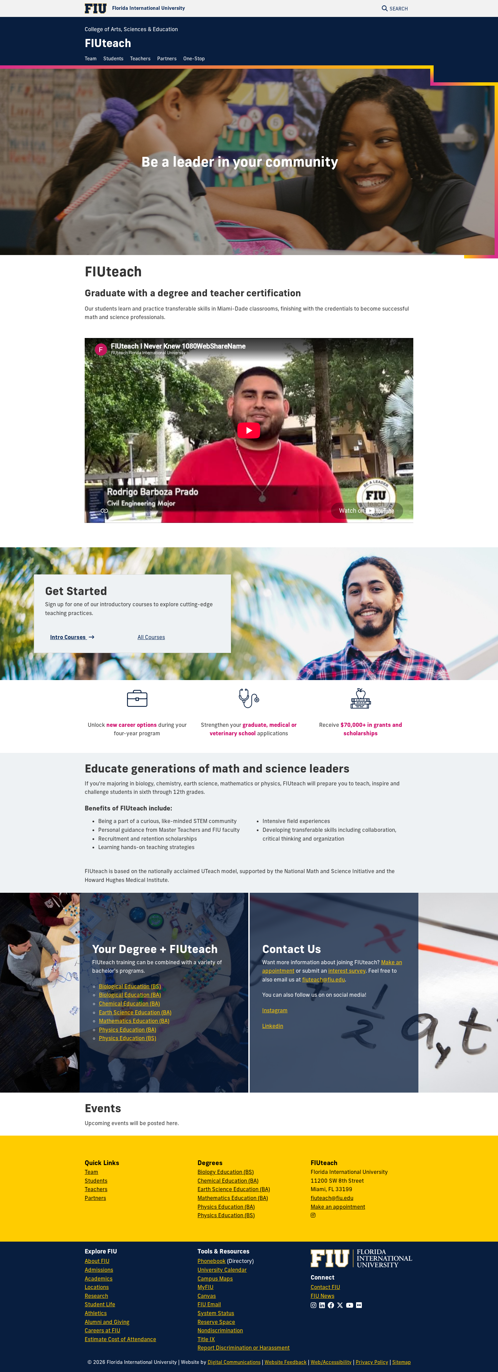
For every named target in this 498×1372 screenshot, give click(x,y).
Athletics (96, 1313)
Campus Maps (215, 1278)
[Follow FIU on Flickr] (360, 1305)
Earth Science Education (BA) (135, 1012)
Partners (95, 1198)
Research (96, 1295)
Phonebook (212, 1261)
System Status (216, 1313)
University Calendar (222, 1269)
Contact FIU (325, 1287)
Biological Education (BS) (130, 986)
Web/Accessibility (331, 1362)
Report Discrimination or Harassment (244, 1347)
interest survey (347, 970)
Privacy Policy (372, 1362)
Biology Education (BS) (226, 1171)
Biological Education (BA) (130, 994)
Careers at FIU (102, 1330)
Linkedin (272, 1025)
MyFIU (205, 1287)
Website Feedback (286, 1362)
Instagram (275, 1010)
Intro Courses (68, 637)
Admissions (99, 1269)
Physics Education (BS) (127, 1038)
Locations (97, 1287)
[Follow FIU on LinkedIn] (323, 1305)
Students (96, 1180)
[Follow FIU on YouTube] (351, 1305)
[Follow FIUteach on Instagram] (313, 1215)
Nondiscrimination (220, 1330)
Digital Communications (234, 1362)
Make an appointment (338, 1206)
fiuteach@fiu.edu (323, 979)
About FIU (97, 1261)
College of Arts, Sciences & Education (131, 29)
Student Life (100, 1304)
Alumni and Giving (107, 1321)
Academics (98, 1278)
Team (91, 1171)
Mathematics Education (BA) (134, 1020)
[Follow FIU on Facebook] (332, 1305)
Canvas (207, 1295)
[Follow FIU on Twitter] (341, 1305)
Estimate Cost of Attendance (120, 1339)
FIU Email (209, 1304)
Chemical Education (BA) (129, 1003)
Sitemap (401, 1362)
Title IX (206, 1339)
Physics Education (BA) (127, 1029)
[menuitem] (92, 58)
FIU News (322, 1295)
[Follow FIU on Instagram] (315, 1305)
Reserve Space (216, 1321)
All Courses (151, 637)
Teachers (96, 1189)
